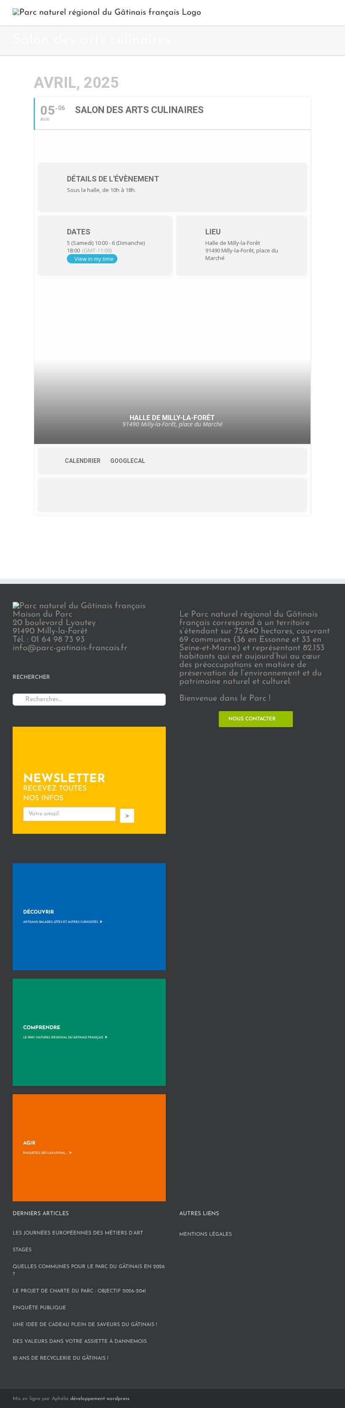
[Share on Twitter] (81, 494)
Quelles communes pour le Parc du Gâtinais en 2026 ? (89, 1270)
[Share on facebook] (56, 494)
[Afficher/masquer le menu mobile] (329, 12)
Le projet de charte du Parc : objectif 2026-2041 (79, 1291)
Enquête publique (39, 1308)
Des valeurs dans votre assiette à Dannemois (80, 1341)
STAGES (22, 1250)
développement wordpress (100, 1398)
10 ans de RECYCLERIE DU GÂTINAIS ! (60, 1358)
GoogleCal (127, 460)
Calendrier (83, 460)
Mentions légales (205, 1234)
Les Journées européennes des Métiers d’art (78, 1233)
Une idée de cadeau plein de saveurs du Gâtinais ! (85, 1324)
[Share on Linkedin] (106, 494)
